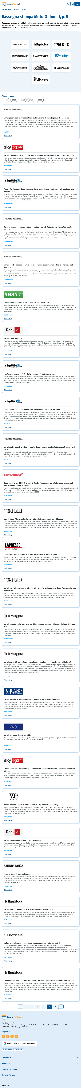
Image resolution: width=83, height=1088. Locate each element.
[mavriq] (6, 1085)
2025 (14, 100)
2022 (40, 100)
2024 (23, 100)
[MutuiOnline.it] (12, 1017)
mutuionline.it (6, 9)
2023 (31, 100)
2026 (6, 100)
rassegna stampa (20, 9)
